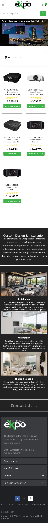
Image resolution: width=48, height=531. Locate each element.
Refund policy (7, 505)
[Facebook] (17, 498)
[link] (43, 510)
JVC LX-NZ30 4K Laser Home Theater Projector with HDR (12, 139)
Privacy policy (22, 505)
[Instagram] (24, 498)
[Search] (43, 13)
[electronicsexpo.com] (23, 5)
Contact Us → (24, 405)
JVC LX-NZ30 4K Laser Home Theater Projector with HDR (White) (36, 92)
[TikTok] (30, 498)
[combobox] (20, 13)
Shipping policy (7, 512)
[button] (12, 97)
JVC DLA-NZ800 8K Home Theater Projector (12, 187)
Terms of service (38, 505)
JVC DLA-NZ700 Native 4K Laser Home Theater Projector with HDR (12, 92)
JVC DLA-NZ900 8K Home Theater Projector (35, 139)
